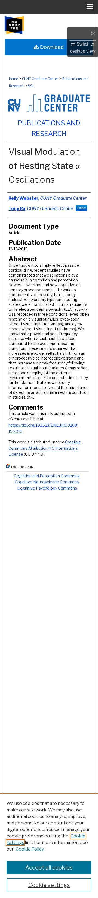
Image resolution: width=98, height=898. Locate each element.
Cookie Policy (30, 849)
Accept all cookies (49, 867)
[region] (49, 845)
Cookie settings (49, 885)
